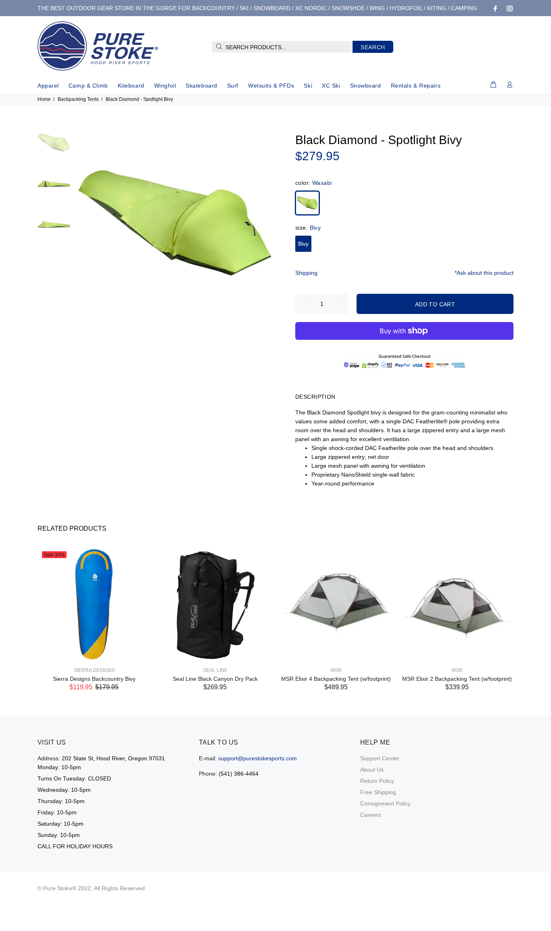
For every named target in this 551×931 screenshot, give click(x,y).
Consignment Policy (385, 803)
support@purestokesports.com (257, 758)
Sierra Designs (94, 670)
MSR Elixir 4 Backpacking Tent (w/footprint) (336, 679)
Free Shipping (378, 792)
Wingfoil (165, 85)
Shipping (306, 273)
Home (44, 99)
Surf (232, 85)
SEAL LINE (215, 670)
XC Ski (331, 85)
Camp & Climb (88, 85)
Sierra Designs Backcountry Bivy (94, 679)
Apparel (48, 85)
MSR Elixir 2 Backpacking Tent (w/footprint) (457, 679)
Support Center (379, 758)
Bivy (303, 244)
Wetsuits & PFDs (271, 85)
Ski (308, 85)
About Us (372, 769)
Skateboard (201, 85)
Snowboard (365, 85)
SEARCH (373, 47)
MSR (336, 670)
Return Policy (377, 781)
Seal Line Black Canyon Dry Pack (215, 679)
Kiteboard (131, 85)
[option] (54, 146)
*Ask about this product (484, 273)
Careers (370, 815)
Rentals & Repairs (416, 85)
